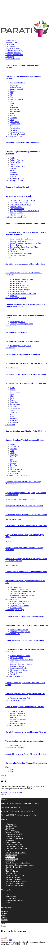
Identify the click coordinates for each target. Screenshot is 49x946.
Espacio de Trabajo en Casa (20, 601)
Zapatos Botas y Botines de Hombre (23, 294)
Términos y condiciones (14, 55)
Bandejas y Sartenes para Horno (21, 660)
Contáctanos (9, 44)
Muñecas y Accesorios (18, 719)
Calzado (8, 257)
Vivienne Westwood (17, 134)
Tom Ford (13, 126)
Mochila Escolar (11, 326)
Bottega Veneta (15, 87)
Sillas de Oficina (16, 608)
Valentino (13, 130)
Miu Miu (13, 116)
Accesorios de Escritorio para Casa (22, 591)
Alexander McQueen (17, 83)
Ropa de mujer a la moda (14, 181)
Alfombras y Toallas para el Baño (22, 595)
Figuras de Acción (16, 711)
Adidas (12, 388)
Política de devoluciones (14, 900)
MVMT (13, 410)
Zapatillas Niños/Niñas (18, 281)
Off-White (13, 118)
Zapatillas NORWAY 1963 (19, 285)
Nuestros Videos (11, 42)
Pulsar (12, 416)
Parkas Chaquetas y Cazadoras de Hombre (25, 243)
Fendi (12, 103)
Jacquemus (14, 107)
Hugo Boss (14, 402)
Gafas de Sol (10, 425)
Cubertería (14, 662)
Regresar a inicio (7, 792)
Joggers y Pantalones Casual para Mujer (24, 211)
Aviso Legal (9, 57)
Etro (11, 101)
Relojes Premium (11, 368)
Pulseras (13, 176)
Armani (12, 390)
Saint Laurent (15, 124)
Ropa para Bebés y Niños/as (15, 298)
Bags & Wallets (15, 162)
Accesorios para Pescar (18, 745)
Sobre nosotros (10, 40)
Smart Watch (10, 348)
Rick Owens (14, 122)
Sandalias (13, 296)
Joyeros (12, 170)
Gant (12, 451)
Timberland (14, 423)
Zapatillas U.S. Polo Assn (19, 287)
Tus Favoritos (10, 46)
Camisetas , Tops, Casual (19, 203)
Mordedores (14, 721)
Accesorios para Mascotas (14, 748)
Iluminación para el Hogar (14, 610)
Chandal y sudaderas (17, 215)
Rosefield (13, 418)
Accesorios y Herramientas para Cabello (19, 499)
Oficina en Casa (11, 599)
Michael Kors (15, 408)
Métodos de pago (11, 896)
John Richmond (15, 111)
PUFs (7, 894)
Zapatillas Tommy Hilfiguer (20, 289)
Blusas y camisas (16, 207)
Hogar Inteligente (11, 565)
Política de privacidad (13, 53)
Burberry (13, 91)
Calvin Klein (14, 447)
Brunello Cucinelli (16, 89)
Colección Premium (12, 59)
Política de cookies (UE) (14, 51)
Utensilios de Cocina (12, 634)
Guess (12, 400)
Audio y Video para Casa (19, 589)
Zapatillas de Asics (16, 283)
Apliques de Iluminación (19, 630)
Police (12, 414)
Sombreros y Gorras (17, 179)
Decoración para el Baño (19, 593)
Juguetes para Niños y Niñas (15, 700)
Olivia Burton (15, 412)
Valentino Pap (15, 128)
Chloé (12, 93)
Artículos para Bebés (17, 322)
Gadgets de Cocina (17, 666)
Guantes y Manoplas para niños (21, 324)
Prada (12, 120)
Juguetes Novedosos (17, 715)
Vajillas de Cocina (16, 658)
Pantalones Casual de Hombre (16, 217)
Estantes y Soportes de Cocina (21, 664)
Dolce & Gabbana (16, 99)
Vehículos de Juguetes (18, 723)
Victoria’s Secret (16, 469)
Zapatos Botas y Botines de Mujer (22, 279)
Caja (10, 940)
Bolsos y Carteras (16, 160)
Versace (13, 467)
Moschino (13, 461)
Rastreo (8, 903)
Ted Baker (14, 420)
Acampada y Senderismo (14, 726)
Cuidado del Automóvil (13, 676)
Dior (11, 97)
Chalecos (13, 251)
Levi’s (12, 459)
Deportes (8, 541)
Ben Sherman (15, 392)
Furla (12, 398)
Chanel (12, 95)
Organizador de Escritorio (19, 606)
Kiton (12, 114)
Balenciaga (14, 85)
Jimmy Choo (14, 109)
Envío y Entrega (11, 898)
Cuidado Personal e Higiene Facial (17, 475)
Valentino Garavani (17, 132)
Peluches (13, 717)
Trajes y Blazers (16, 245)
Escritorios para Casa (17, 604)
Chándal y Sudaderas (17, 255)
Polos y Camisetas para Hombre (21, 239)
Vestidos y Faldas (16, 213)
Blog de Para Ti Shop (13, 49)
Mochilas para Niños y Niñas (20, 346)
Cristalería (13, 674)
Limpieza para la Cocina (19, 670)
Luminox (13, 406)
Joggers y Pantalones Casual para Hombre (25, 247)
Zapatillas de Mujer (17, 292)
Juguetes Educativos (17, 713)
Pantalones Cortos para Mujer (20, 205)
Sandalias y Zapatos (17, 249)
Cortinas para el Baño (18, 597)
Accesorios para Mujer (13, 136)
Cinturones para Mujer (18, 166)
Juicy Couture (15, 404)
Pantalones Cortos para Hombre (21, 253)
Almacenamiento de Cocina (20, 656)
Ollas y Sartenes (16, 672)
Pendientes (14, 174)
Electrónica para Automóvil (20, 698)
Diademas (13, 168)
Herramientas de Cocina (18, 668)
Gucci (12, 105)
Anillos (12, 158)
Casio (12, 394)
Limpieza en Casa (16, 587)
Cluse (12, 396)
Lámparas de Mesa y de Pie (20, 632)
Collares (13, 164)
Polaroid (13, 463)
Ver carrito (5, 940)
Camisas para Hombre (18, 241)
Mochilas (13, 172)
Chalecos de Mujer (17, 209)
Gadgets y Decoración (13, 519)
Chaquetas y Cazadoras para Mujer (22, 200)
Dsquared (13, 449)
